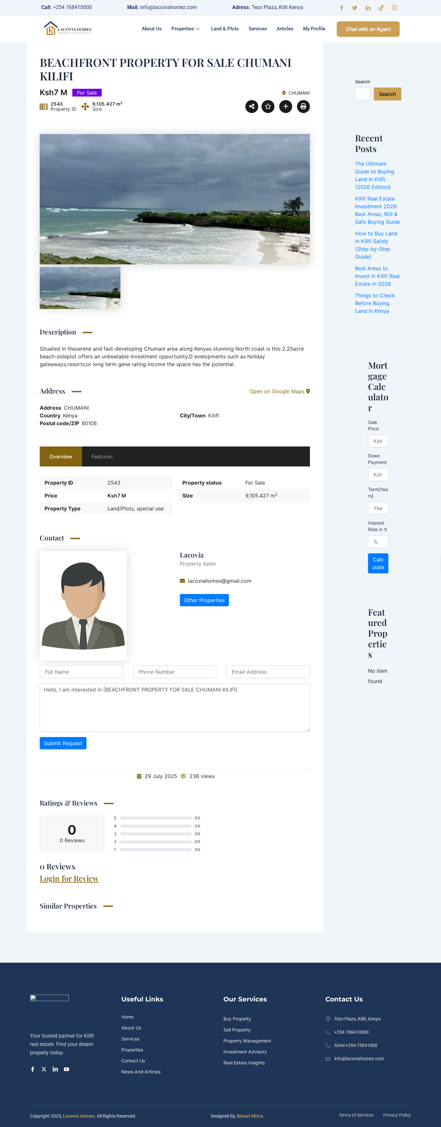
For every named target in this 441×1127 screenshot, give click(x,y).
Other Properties (204, 600)
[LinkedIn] (368, 7)
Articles (285, 29)
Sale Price (373, 425)
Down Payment (377, 459)
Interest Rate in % (377, 526)
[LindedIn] (56, 1068)
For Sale (255, 482)
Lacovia (192, 554)
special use (150, 508)
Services (258, 29)
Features (102, 456)
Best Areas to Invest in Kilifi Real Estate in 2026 (377, 276)
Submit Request (63, 743)
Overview (60, 456)
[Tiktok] (381, 7)
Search (362, 81)
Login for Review (69, 878)
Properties (182, 29)
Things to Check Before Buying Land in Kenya (375, 303)
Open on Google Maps (278, 391)
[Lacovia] (83, 605)
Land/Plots (121, 508)
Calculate (378, 563)
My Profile (314, 29)
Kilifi (213, 415)
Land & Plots (225, 29)
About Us (152, 29)
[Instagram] (394, 7)
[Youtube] (67, 1068)
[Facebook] (341, 7)
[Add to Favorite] (268, 106)
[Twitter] (355, 7)
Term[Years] (378, 492)
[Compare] (285, 106)
